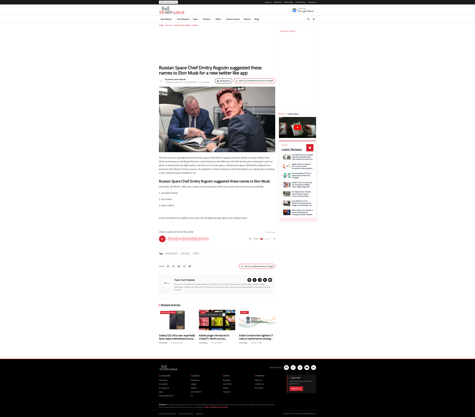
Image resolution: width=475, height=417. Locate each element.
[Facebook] (168, 266)
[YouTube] (270, 280)
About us (268, 2)
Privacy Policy (301, 2)
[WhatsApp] (184, 266)
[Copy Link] (190, 266)
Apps (202, 312)
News (195, 19)
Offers (218, 19)
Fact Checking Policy (185, 414)
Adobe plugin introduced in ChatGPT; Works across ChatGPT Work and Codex (214, 337)
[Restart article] (250, 239)
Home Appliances (166, 395)
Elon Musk (185, 253)
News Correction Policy (167, 414)
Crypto (225, 388)
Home (161, 25)
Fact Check (227, 384)
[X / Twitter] (255, 280)
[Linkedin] (313, 367)
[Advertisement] (217, 45)
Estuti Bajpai (163, 343)
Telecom (247, 19)
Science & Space (233, 19)
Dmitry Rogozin (171, 253)
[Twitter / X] (173, 266)
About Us (258, 380)
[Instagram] (260, 280)
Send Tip (294, 389)
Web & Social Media (182, 25)
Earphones (195, 380)
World (195, 25)
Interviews (163, 380)
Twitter (196, 253)
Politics (169, 25)
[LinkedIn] (179, 266)
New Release (166, 19)
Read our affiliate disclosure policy (216, 407)
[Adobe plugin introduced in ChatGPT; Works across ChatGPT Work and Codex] (217, 320)
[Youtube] (306, 367)
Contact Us (312, 2)
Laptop (194, 384)
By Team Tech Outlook (175, 79)
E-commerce (164, 388)
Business (226, 380)
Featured (226, 392)
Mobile (194, 388)
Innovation (163, 384)
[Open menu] (313, 19)
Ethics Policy (288, 2)
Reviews (206, 19)
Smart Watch (196, 392)
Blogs (256, 19)
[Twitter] (293, 367)
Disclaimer (278, 2)
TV (192, 395)
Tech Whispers (183, 19)
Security (244, 312)
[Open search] (308, 19)
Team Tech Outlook (184, 279)
